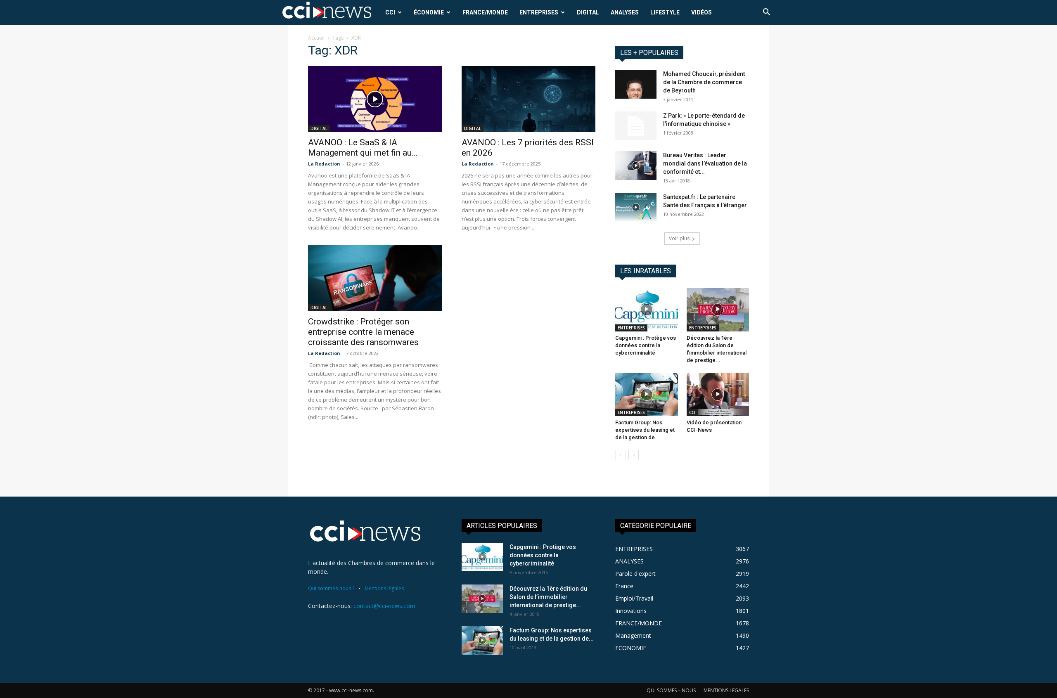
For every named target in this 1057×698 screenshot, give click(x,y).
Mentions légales (384, 588)
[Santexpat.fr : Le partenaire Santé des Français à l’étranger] (635, 207)
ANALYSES (625, 12)
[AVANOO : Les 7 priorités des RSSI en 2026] (528, 99)
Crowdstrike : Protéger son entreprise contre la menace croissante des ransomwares (363, 332)
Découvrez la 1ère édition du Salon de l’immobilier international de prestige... (548, 596)
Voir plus (679, 238)
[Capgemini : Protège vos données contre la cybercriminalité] (646, 309)
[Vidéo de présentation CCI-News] (718, 394)
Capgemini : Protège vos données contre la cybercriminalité (645, 345)
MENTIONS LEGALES (726, 690)
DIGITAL (588, 12)
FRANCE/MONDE (485, 12)
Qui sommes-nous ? (331, 588)
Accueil (316, 37)
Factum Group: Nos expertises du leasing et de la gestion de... (645, 429)
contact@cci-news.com (384, 606)
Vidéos (701, 12)
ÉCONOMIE (429, 12)
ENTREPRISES (538, 12)
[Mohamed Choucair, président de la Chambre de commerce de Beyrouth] (635, 84)
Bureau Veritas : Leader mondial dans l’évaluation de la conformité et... (705, 163)
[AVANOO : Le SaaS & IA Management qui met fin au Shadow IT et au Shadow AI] (375, 99)
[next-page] (633, 455)
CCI (390, 12)
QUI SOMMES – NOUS (671, 690)
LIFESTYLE (665, 12)
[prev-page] (620, 455)
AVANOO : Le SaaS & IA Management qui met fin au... (363, 147)
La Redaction (324, 164)
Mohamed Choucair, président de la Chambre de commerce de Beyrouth (704, 82)
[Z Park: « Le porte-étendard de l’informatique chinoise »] (635, 125)
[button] (766, 13)
